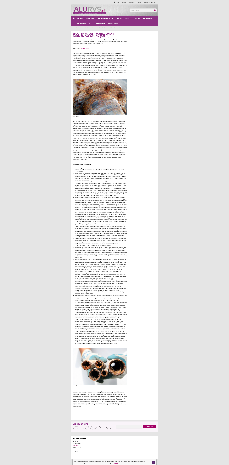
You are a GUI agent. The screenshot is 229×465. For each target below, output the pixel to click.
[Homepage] (115, 10)
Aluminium (87, 27)
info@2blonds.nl (77, 445)
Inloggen (118, 2)
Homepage (80, 27)
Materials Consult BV (86, 48)
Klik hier (116, 463)
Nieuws (93, 27)
